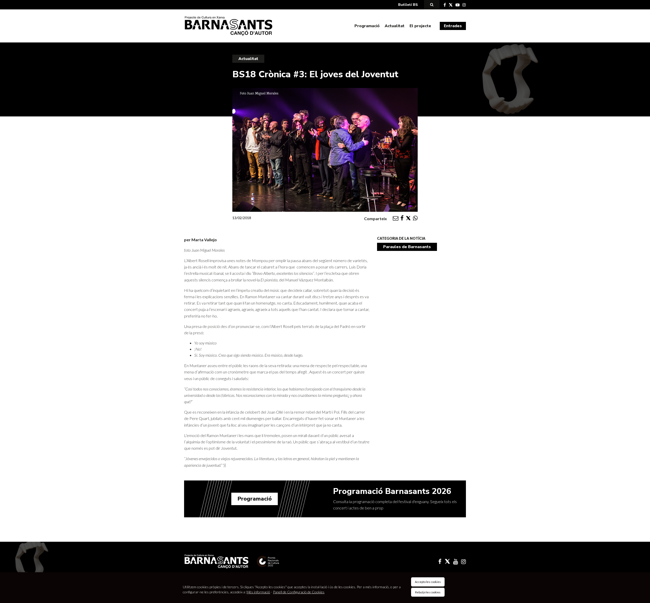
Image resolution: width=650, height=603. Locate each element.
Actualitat (394, 26)
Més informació (258, 592)
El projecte (420, 26)
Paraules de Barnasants (407, 247)
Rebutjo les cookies (428, 592)
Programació (367, 26)
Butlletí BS (408, 4)
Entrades (453, 26)
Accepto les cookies (428, 581)
